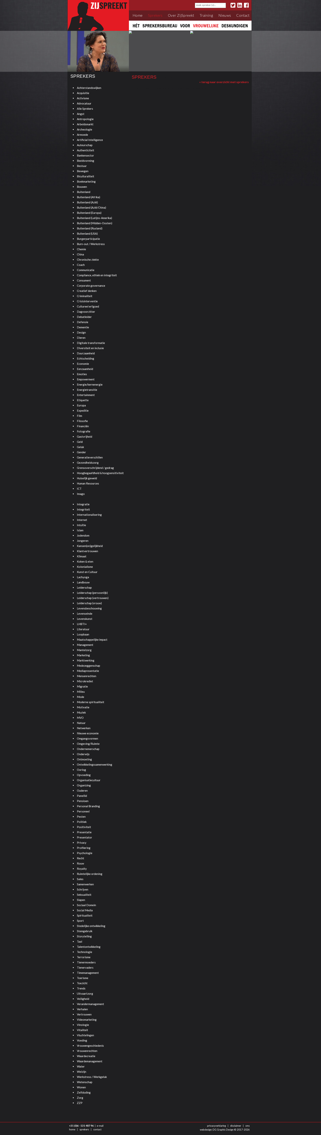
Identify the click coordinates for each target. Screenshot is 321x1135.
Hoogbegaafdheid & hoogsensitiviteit (100, 473)
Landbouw (83, 582)
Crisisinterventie (87, 301)
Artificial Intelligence (90, 139)
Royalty (82, 868)
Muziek (81, 712)
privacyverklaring (216, 1125)
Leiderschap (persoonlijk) (92, 592)
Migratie (82, 686)
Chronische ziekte (88, 259)
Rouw (80, 863)
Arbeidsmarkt (85, 124)
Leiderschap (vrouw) (89, 603)
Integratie (83, 504)
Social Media (85, 910)
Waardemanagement (89, 1061)
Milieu (81, 691)
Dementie (83, 327)
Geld (80, 441)
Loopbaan (83, 634)
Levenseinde (84, 613)
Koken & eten (85, 561)
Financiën (83, 426)
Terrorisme (83, 957)
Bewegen (82, 171)
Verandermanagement (90, 1004)
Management (85, 644)
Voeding (82, 1040)
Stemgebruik (84, 931)
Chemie (81, 249)
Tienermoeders (86, 962)
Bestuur (82, 166)
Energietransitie (87, 389)
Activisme (83, 98)
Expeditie (83, 410)
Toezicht (82, 983)
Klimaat (81, 556)
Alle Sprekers (85, 108)
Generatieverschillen (90, 457)
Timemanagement (88, 972)
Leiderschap (84, 587)
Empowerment (86, 379)
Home (138, 15)
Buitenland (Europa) (89, 212)
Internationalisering (89, 514)
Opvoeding (84, 775)
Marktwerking (85, 660)
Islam (80, 530)
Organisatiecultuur (88, 780)
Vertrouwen (84, 1014)
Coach (81, 264)
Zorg (80, 1097)
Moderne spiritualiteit (90, 702)
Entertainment (86, 395)
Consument (84, 280)
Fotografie (83, 431)
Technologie (84, 952)
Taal (79, 941)
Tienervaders (85, 967)
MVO (80, 717)
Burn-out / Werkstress (91, 244)
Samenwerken (85, 884)
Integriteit (83, 509)
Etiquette (83, 400)
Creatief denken (87, 290)
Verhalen (82, 1009)
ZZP (79, 1103)
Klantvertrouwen (87, 551)
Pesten (81, 816)
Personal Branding (88, 806)
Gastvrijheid (84, 436)
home (72, 1129)
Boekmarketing (86, 181)
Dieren (81, 337)
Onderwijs (83, 754)
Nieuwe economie (88, 733)
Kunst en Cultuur (87, 572)
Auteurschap (85, 145)
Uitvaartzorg (85, 993)
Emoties (82, 374)
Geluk (80, 447)
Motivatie (83, 707)
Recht (80, 858)
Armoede (82, 134)
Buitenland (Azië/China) (91, 207)
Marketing (83, 655)
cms (247, 1125)
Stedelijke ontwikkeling (91, 926)
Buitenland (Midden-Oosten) (94, 223)
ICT (79, 488)
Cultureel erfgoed (88, 306)
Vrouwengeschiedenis (90, 1045)
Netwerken (83, 728)
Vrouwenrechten (87, 1050)
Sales (80, 879)
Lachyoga (83, 577)
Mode (80, 696)
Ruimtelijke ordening (89, 873)
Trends (81, 988)
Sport (80, 920)
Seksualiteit (84, 894)
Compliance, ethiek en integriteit (97, 275)
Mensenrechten (86, 676)
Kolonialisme (85, 566)
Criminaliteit (84, 296)
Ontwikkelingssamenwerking (94, 764)
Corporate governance (91, 285)
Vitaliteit (82, 1030)
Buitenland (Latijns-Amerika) (94, 218)
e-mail (100, 1125)
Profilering (83, 847)
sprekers (84, 1129)
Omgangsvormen (87, 738)
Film (79, 415)
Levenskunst (84, 618)
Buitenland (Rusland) (89, 228)
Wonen (81, 1087)
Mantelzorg (84, 650)
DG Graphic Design (223, 1129)
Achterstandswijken (89, 87)
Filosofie (82, 421)
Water (81, 1066)
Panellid (82, 795)
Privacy (81, 842)
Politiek (82, 821)
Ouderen (82, 790)
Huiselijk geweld (87, 478)
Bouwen (82, 186)
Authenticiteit (85, 150)
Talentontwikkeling (88, 946)
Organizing (84, 785)
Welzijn (81, 1071)
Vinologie (83, 1024)
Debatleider (84, 316)
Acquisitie (83, 93)
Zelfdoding (84, 1092)
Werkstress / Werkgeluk (92, 1076)
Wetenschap (84, 1082)
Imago (81, 493)
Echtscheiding (85, 358)
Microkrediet (85, 681)
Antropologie (85, 119)
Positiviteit (84, 827)
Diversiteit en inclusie (90, 348)
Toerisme (82, 978)
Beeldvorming (85, 160)
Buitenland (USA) (87, 233)
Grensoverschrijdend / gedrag (95, 467)
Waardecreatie (86, 1056)
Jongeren (82, 540)
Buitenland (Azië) (87, 202)
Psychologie (84, 853)
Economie (83, 363)
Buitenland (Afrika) (88, 197)
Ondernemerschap (88, 749)
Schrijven (82, 889)
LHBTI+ (82, 624)
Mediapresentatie (88, 670)
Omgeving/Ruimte (88, 743)
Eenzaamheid (85, 369)
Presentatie (84, 832)
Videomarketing (87, 1019)
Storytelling (84, 936)
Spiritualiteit (85, 915)
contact (97, 1129)
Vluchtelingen (85, 1035)
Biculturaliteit (85, 176)
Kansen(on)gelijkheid (90, 546)
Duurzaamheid (86, 353)
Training (206, 15)
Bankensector (85, 155)
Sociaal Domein (86, 905)
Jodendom (83, 535)
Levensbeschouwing (89, 608)
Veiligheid (83, 998)
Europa (81, 405)
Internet (82, 519)
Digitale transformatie (91, 342)
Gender (81, 452)
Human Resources (88, 483)
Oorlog (81, 769)
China (80, 254)
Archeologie (84, 129)
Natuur (81, 723)
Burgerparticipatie (88, 238)
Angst (80, 113)
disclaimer (235, 1125)
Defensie (82, 322)
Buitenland (83, 192)
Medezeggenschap (88, 665)
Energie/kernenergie (90, 384)
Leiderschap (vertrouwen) (92, 598)
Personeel (83, 811)
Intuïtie (81, 525)
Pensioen (82, 801)
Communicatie (85, 270)
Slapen (81, 899)
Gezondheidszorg (88, 462)
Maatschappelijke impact (92, 639)
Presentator (84, 837)
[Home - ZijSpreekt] (98, 15)
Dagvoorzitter (86, 311)
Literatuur (83, 629)
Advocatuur (84, 103)
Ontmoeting (84, 759)
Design (81, 332)
